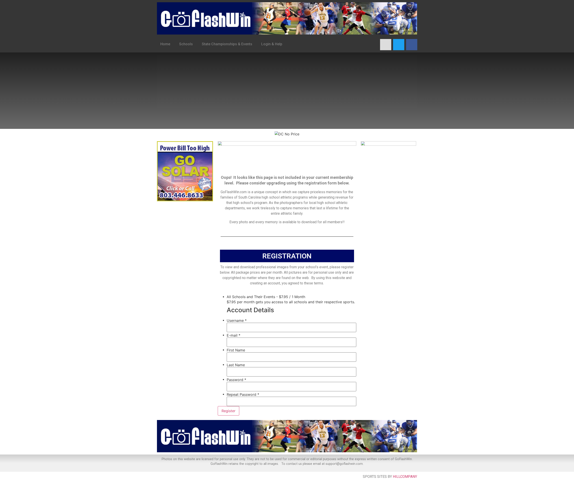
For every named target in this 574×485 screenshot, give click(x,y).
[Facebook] (411, 44)
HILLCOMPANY (405, 476)
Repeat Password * (243, 394)
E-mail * (233, 335)
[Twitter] (398, 44)
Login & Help (271, 44)
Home (165, 44)
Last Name (236, 365)
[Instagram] (385, 44)
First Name (236, 350)
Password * (236, 379)
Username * (237, 320)
